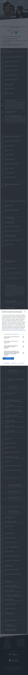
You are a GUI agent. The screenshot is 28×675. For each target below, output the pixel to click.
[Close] (25, 312)
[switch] (23, 337)
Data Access (14, 363)
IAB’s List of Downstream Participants (15, 330)
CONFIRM (8, 358)
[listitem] (14, 334)
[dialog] (14, 337)
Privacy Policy (21, 363)
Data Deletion (6, 363)
